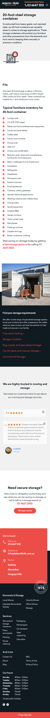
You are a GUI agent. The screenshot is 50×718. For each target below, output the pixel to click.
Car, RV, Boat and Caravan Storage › (22, 351)
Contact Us (7, 657)
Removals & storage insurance (7, 624)
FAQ (28, 657)
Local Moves (8, 600)
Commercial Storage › (14, 357)
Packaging (21, 621)
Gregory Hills (15, 574)
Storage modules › (12, 339)
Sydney (12, 565)
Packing (6, 637)
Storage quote (25, 511)
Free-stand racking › (13, 334)
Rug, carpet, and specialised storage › (22, 345)
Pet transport (22, 625)
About (5, 661)
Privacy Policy (32, 665)
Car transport (22, 629)
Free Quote (24, 715)
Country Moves (32, 600)
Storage (29, 608)
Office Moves (32, 604)
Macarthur (13, 570)
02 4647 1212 (35, 5)
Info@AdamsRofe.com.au (21, 554)
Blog (5, 665)
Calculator (21, 639)
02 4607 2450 (24, 504)
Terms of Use (31, 661)
